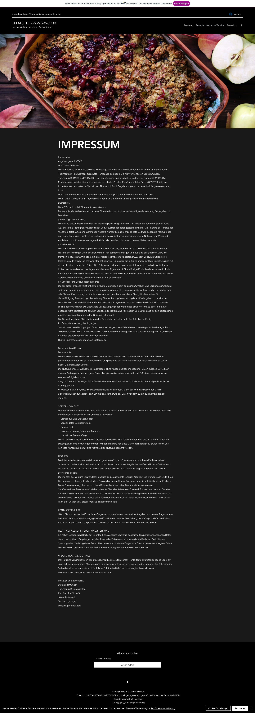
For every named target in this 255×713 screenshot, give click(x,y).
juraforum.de (100, 340)
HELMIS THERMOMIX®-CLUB (34, 23)
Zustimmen (240, 708)
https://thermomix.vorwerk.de (142, 198)
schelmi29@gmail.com (69, 605)
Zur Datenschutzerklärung (163, 708)
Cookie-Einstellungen (218, 708)
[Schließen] (251, 708)
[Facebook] (241, 25)
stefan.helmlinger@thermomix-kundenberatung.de (36, 14)
